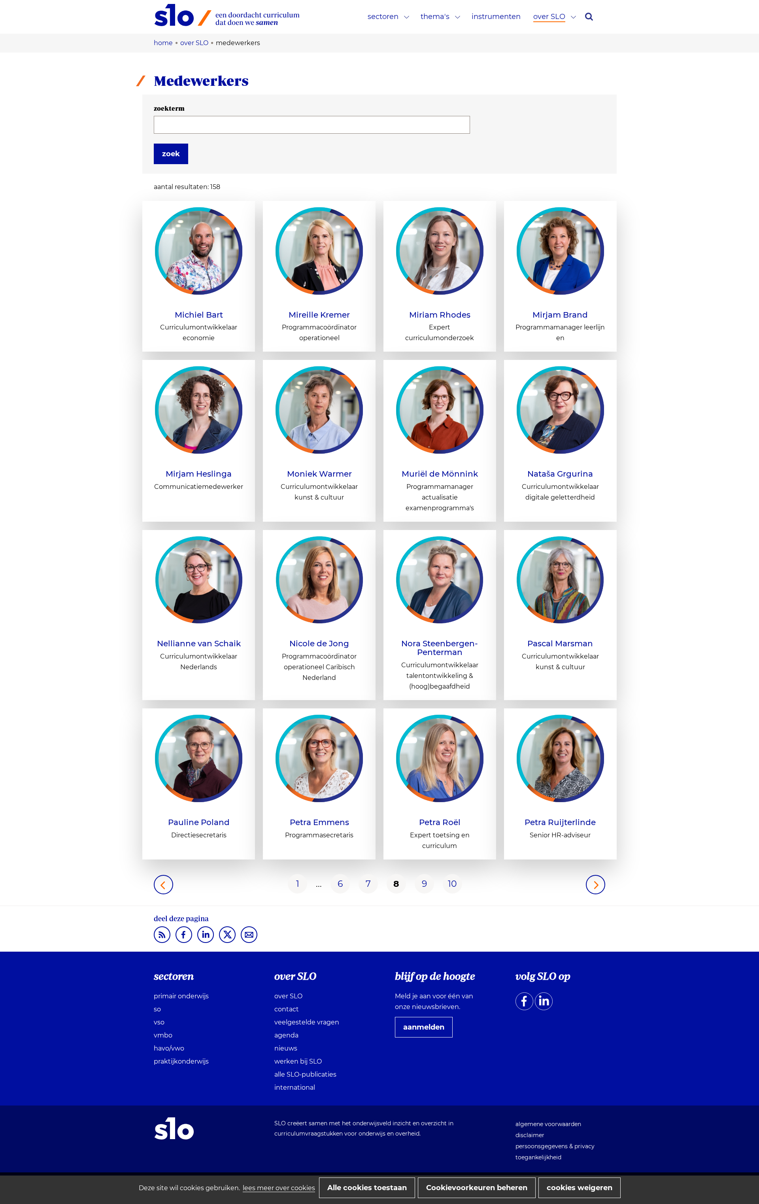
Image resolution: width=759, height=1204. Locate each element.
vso (159, 1022)
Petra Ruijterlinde (560, 822)
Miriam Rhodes (439, 315)
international (294, 1087)
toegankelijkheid (538, 1157)
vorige (163, 884)
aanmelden (427, 1029)
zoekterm (169, 108)
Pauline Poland (199, 822)
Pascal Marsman (560, 643)
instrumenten (496, 16)
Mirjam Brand (560, 315)
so (157, 1009)
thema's (435, 16)
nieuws (285, 1048)
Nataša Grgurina (560, 474)
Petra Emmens (319, 822)
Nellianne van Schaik (199, 643)
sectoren (383, 16)
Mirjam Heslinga (199, 474)
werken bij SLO (298, 1061)
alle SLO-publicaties (305, 1074)
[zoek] (589, 17)
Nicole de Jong (319, 643)
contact (286, 1009)
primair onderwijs (181, 996)
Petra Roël (440, 822)
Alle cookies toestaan (367, 1187)
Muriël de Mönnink (440, 474)
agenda (286, 1035)
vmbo (163, 1035)
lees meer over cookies (279, 1188)
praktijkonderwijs (181, 1061)
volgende (595, 884)
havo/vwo (169, 1048)
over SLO (549, 16)
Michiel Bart (199, 315)
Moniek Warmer (319, 474)
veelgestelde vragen (306, 1022)
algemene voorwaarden (548, 1124)
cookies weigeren (579, 1187)
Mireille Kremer (319, 315)
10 (452, 883)
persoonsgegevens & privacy (555, 1146)
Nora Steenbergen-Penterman (439, 648)
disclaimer (529, 1135)
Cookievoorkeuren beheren (476, 1187)
